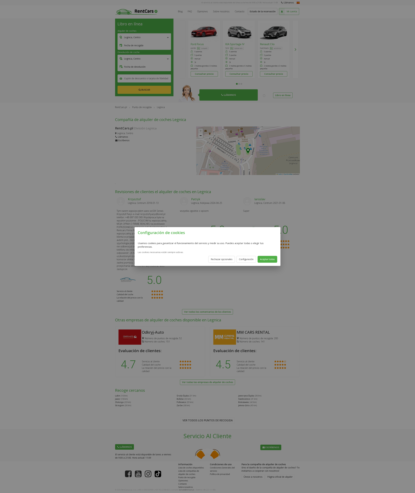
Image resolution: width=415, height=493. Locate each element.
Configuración (246, 259)
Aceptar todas (267, 259)
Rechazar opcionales (221, 259)
